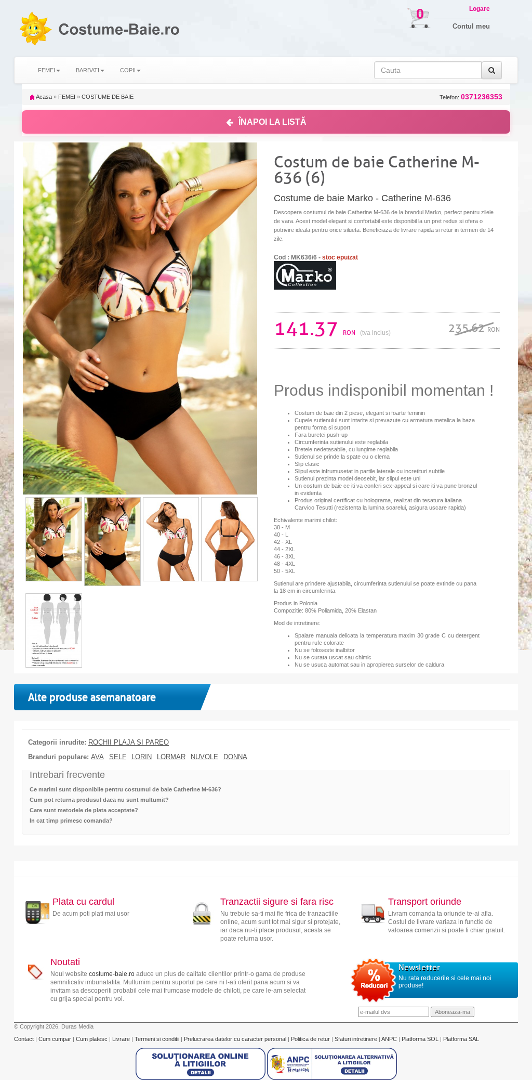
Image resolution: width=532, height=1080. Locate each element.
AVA (97, 757)
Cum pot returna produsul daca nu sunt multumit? (99, 800)
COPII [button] (128, 70)
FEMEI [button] (46, 70)
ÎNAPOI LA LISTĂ (272, 122)
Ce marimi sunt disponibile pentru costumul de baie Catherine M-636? (125, 789)
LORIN (141, 757)
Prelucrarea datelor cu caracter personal (236, 1039)
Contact (24, 1039)
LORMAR (171, 757)
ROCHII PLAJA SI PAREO (128, 742)
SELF (117, 757)
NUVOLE (204, 757)
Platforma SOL (420, 1039)
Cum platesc (92, 1039)
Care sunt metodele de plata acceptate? (84, 810)
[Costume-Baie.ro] (35, 28)
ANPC (389, 1039)
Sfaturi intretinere (357, 1039)
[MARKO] (305, 275)
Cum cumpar (55, 1039)
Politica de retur (311, 1039)
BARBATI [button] (87, 70)
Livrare (121, 1039)
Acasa (43, 97)
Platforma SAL (461, 1039)
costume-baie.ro (112, 974)
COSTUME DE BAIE (108, 97)
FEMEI (66, 97)
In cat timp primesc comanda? (71, 820)
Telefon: (471, 97)
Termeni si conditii (158, 1039)
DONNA (235, 757)
